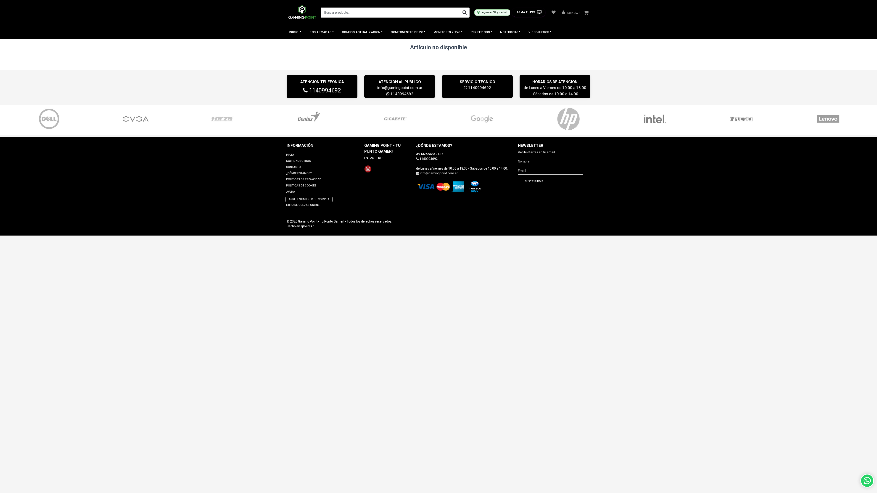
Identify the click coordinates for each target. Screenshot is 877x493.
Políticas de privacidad (303, 179)
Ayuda (290, 191)
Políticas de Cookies (301, 185)
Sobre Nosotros (298, 161)
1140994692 (324, 90)
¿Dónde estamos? (299, 173)
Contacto (293, 167)
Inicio (294, 32)
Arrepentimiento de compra (309, 199)
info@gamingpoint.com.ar (399, 87)
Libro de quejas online (303, 205)
